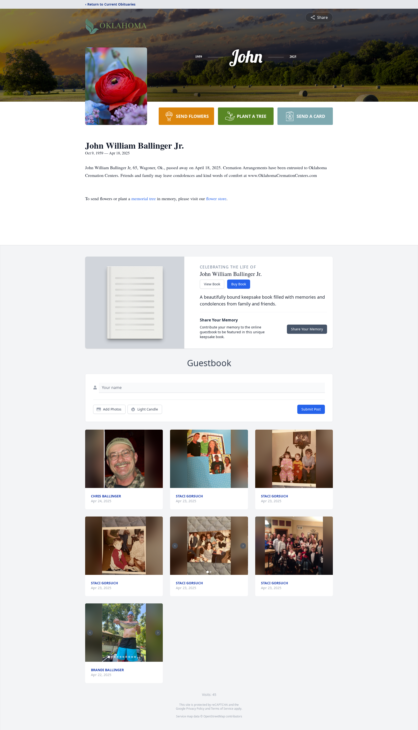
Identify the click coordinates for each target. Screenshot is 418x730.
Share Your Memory (307, 329)
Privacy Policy (195, 709)
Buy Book (238, 284)
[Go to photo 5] (120, 657)
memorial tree (143, 198)
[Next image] (158, 633)
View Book (212, 284)
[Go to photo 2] (112, 657)
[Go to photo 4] (118, 657)
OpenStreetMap (214, 716)
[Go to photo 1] (109, 657)
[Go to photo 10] (135, 657)
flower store (216, 198)
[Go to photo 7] (126, 657)
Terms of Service (222, 709)
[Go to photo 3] (115, 657)
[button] (124, 459)
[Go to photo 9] (132, 657)
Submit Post (311, 409)
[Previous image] (90, 633)
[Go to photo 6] (123, 657)
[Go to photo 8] (129, 657)
